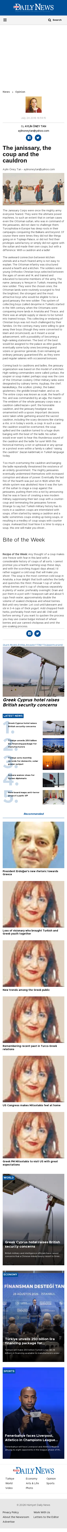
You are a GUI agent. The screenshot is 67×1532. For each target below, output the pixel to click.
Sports (50, 1483)
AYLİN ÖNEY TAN (35, 126)
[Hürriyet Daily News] (33, 7)
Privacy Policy (11, 1512)
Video (9, 1488)
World (9, 1483)
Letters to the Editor (46, 1517)
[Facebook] (29, 138)
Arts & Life (32, 1483)
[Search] (49, 19)
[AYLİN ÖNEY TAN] (34, 106)
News (6, 92)
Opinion (20, 92)
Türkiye (9, 1479)
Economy (31, 1479)
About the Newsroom (16, 1517)
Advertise (9, 1522)
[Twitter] (38, 138)
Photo (29, 1488)
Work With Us (42, 1512)
